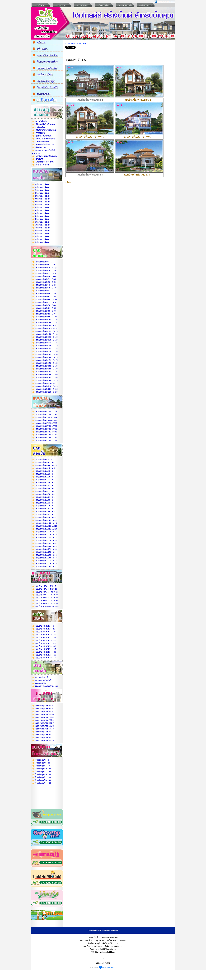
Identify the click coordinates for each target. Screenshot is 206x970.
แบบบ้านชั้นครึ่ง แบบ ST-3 (137, 137)
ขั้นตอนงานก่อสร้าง (124, 5)
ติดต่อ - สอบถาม (145, 5)
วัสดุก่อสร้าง (103, 5)
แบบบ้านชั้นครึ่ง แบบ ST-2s (90, 137)
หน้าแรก (41, 5)
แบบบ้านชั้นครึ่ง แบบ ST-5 (137, 174)
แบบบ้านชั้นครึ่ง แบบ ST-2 (138, 100)
